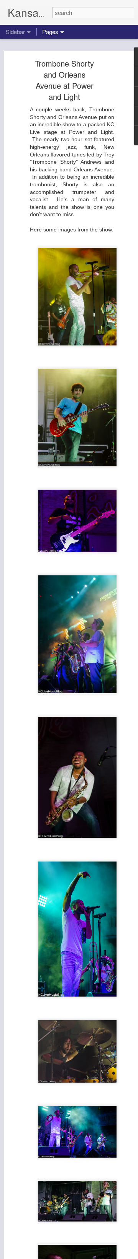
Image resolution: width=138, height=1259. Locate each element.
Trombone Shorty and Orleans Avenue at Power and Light (64, 80)
